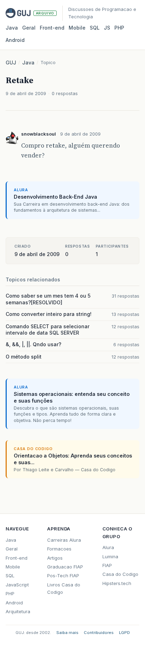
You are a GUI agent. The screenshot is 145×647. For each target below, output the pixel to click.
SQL (95, 28)
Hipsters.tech (116, 583)
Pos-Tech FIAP (63, 575)
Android (15, 40)
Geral (29, 28)
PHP (119, 28)
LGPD (124, 632)
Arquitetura (18, 611)
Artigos (55, 558)
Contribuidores (99, 632)
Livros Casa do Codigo (63, 588)
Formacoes (59, 549)
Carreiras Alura (64, 540)
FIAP (107, 565)
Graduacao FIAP (65, 567)
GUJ (11, 63)
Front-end (16, 558)
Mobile (77, 28)
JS (107, 28)
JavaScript (17, 584)
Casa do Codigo (120, 574)
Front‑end (52, 28)
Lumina (110, 556)
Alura (108, 547)
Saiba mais (67, 632)
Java (12, 28)
